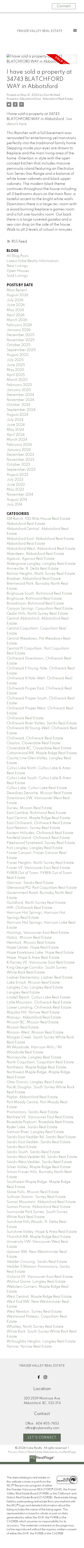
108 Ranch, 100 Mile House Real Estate (38, 519)
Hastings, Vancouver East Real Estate (38, 933)
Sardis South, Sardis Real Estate (33, 1152)
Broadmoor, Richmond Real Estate (35, 603)
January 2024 (19, 450)
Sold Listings (17, 276)
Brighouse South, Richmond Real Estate (39, 593)
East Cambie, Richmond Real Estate (36, 813)
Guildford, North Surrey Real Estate (36, 903)
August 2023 (17, 475)
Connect (64, 6)
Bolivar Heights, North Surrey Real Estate (41, 573)
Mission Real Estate (23, 1027)
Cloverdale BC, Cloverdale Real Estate (39, 748)
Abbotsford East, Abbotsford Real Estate (46, 99)
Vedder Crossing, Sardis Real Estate (37, 1262)
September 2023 (21, 469)
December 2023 (20, 454)
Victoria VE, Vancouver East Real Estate (40, 1277)
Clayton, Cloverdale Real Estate (33, 743)
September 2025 (21, 350)
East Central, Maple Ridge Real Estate (38, 818)
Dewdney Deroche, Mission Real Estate (39, 793)
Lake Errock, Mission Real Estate (33, 982)
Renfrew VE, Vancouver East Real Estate (40, 1117)
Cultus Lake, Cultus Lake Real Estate (37, 788)
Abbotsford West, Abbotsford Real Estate (41, 549)
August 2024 (17, 415)
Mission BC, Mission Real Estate (33, 1022)
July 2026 (15, 300)
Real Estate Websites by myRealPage (52, 1452)
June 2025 (16, 365)
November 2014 (20, 494)
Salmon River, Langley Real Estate (35, 1132)
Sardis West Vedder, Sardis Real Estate (39, 1162)
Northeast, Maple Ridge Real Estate (36, 1067)
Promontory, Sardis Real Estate (32, 1112)
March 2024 (17, 439)
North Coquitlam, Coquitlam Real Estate (40, 1062)
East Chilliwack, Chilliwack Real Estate (39, 823)
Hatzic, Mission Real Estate (29, 937)
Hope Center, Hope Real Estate (33, 947)
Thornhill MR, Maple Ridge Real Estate (39, 1237)
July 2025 (15, 360)
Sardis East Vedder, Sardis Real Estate (39, 1142)
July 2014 (14, 504)
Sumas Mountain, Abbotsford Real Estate (41, 1202)
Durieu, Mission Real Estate (29, 808)
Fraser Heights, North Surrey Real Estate (40, 863)
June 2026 (16, 305)
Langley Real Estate (23, 992)
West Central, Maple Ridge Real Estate (39, 1296)
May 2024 (15, 430)
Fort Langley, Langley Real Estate (35, 848)
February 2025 (19, 385)
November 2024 (20, 400)
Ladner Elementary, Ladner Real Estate (40, 977)
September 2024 (21, 410)
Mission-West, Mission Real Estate (35, 1032)
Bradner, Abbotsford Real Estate (34, 579)
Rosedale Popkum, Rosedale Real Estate (40, 1122)
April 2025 (16, 375)
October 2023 (18, 464)
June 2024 (16, 425)
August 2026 (17, 295)
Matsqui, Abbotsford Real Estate (34, 1017)
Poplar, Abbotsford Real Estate (32, 1097)
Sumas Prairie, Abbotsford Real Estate (39, 1207)
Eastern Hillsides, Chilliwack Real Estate (40, 833)
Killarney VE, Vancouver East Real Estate (41, 962)
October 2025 (18, 345)
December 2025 (20, 335)
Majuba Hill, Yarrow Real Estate (33, 1012)
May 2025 (15, 370)
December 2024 (20, 395)
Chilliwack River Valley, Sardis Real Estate (42, 723)
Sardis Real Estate (22, 1147)
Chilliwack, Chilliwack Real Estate (35, 738)
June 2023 (16, 484)
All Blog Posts (18, 256)
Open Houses (18, 271)
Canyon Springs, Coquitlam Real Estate (40, 608)
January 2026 (19, 330)
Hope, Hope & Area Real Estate (33, 957)
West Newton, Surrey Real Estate (34, 1311)
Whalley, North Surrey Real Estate (35, 1326)
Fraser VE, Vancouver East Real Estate (38, 868)
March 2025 (17, 380)
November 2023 (20, 460)
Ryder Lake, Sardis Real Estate (32, 1127)
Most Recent (17, 290)
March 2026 (17, 320)
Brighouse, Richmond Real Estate (34, 598)
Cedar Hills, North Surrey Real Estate (37, 613)
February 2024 (19, 445)
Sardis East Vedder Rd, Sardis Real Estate (41, 1137)
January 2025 (19, 390)
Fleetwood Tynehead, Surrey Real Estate (41, 843)
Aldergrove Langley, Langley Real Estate (41, 564)
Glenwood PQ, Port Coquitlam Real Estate (42, 888)
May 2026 (15, 310)
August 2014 (17, 499)
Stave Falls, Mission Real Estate (33, 1192)
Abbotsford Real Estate (26, 524)
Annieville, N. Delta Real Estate (33, 568)
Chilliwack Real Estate (25, 718)
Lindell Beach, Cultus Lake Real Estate (38, 997)
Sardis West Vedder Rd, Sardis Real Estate (42, 1157)
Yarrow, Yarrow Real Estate (29, 1346)
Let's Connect (42, 1437)
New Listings (17, 266)
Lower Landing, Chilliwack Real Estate (39, 1007)
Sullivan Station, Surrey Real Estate (36, 1197)
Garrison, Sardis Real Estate (30, 883)
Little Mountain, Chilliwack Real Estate (39, 1002)
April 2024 (16, 435)
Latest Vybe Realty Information (33, 261)
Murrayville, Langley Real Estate (34, 1057)
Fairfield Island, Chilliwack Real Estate (38, 838)
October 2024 (18, 405)
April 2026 (16, 315)
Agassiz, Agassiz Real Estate (31, 558)
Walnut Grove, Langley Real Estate (36, 1281)
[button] (38, 1377)
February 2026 (19, 325)
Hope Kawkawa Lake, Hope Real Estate (40, 952)
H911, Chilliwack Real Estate (29, 908)
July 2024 (15, 420)
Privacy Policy (17, 1452)
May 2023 (15, 489)
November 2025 (21, 340)
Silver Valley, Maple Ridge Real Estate (39, 1167)
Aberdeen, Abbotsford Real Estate (35, 554)
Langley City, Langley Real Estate (35, 987)
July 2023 (15, 479)
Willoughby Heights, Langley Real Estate (41, 1341)
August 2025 (18, 355)
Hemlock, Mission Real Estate (31, 942)
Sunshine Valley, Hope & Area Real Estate (42, 1232)
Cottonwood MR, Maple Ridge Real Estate (42, 753)
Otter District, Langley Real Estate (35, 1082)
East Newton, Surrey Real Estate (33, 828)
